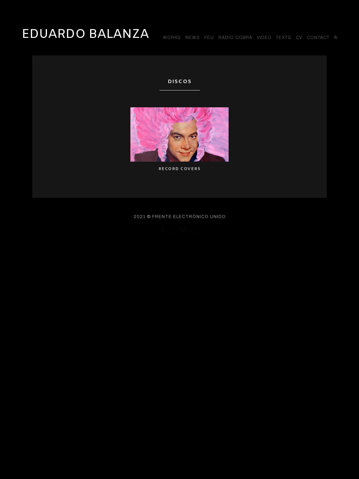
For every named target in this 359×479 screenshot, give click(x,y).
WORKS (172, 37)
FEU (209, 37)
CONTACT (318, 37)
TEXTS (283, 37)
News (192, 37)
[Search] (335, 38)
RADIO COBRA (235, 37)
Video (264, 37)
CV (299, 37)
